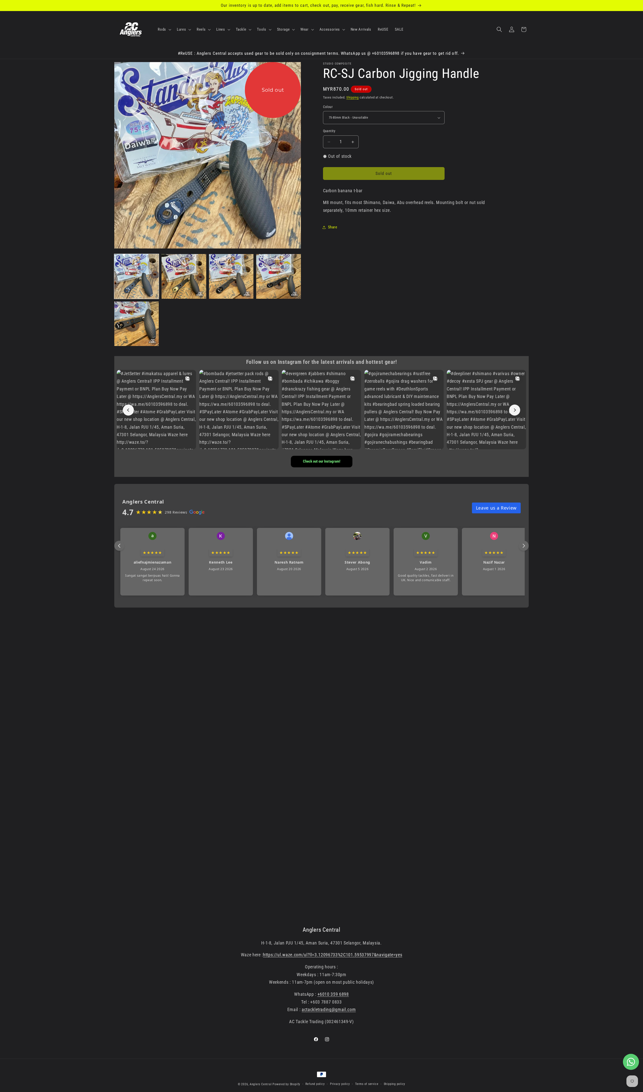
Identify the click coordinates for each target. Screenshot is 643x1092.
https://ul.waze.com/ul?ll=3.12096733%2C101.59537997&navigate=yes (332, 954)
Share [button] (332, 227)
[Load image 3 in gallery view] (231, 276)
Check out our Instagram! (321, 461)
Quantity (329, 131)
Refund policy (315, 1084)
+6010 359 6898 (333, 994)
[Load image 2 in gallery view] (184, 276)
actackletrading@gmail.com (329, 1009)
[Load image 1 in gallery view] (136, 276)
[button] (164, 29)
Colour (328, 107)
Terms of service (366, 1084)
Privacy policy (340, 1084)
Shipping (352, 97)
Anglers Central (261, 1084)
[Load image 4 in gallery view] (278, 276)
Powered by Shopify (286, 1084)
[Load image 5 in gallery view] (136, 324)
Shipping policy (394, 1084)
